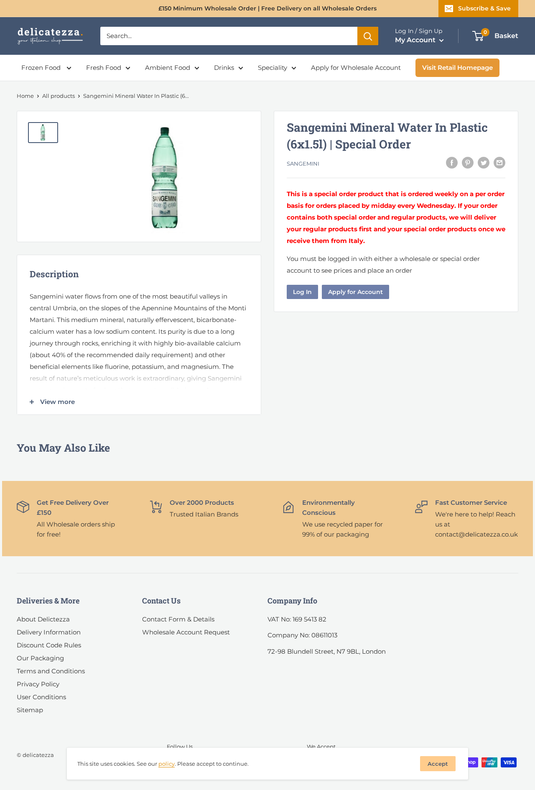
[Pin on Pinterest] (468, 162)
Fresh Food (103, 68)
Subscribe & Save (484, 8)
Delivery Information (49, 632)
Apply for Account (355, 292)
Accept (438, 763)
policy (166, 763)
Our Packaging (40, 658)
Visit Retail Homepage (457, 68)
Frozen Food (41, 68)
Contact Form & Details (178, 619)
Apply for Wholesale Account (356, 68)
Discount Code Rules (49, 645)
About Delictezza (43, 619)
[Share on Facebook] (452, 162)
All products (58, 95)
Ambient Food (167, 68)
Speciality (272, 68)
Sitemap (30, 710)
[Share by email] (499, 162)
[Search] (367, 36)
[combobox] (228, 36)
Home (25, 95)
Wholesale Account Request (186, 632)
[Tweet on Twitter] (483, 162)
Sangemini (303, 163)
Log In (302, 292)
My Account (416, 40)
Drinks (224, 68)
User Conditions (41, 697)
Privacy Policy (38, 684)
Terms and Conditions (51, 671)
